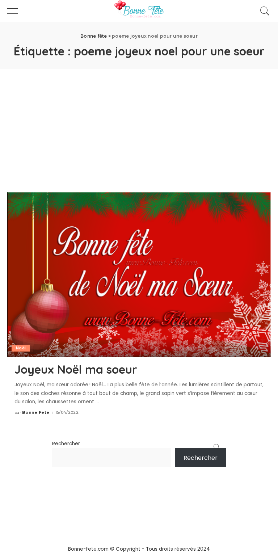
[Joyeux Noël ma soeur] (139, 274)
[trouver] (263, 11)
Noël (21, 347)
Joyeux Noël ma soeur (75, 369)
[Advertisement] (139, 123)
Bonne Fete (35, 413)
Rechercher (66, 443)
